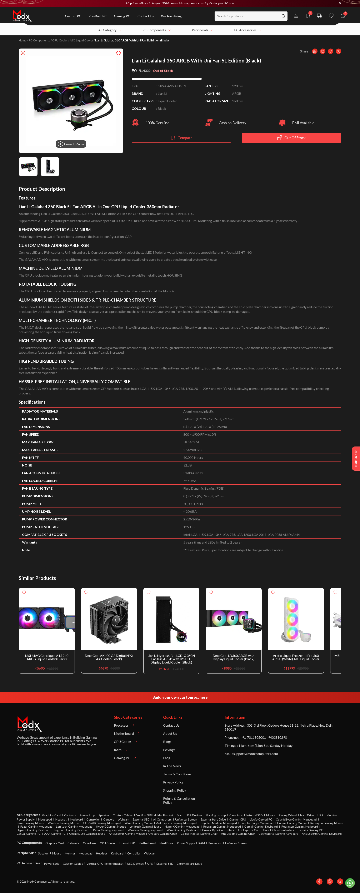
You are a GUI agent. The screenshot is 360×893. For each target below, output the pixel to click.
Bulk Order (356, 458)
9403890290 (277, 737)
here (204, 697)
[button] (180, 3)
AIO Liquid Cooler (81, 40)
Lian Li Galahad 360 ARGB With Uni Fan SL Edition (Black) (132, 40)
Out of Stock (295, 137)
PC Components (39, 40)
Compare (185, 137)
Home (22, 40)
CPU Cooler (60, 40)
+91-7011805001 (253, 737)
